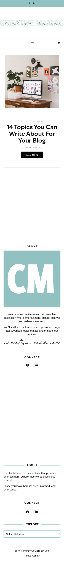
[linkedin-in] (34, 3)
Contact (36, 555)
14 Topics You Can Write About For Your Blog (32, 134)
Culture (23, 121)
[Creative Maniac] (32, 23)
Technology (38, 121)
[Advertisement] (32, 205)
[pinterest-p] (30, 3)
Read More (32, 155)
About (28, 555)
